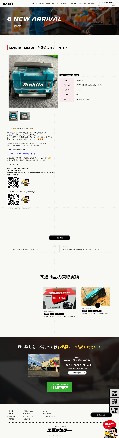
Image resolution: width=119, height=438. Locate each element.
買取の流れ (41, 3)
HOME (11, 411)
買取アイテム (55, 3)
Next (98, 305)
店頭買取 (76, 75)
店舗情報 (27, 419)
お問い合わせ (91, 3)
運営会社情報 (47, 414)
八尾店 (61, 75)
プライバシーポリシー (50, 416)
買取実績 (48, 3)
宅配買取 (34, 3)
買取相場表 (63, 3)
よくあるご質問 (72, 3)
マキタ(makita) (69, 75)
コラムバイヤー (82, 3)
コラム (45, 411)
